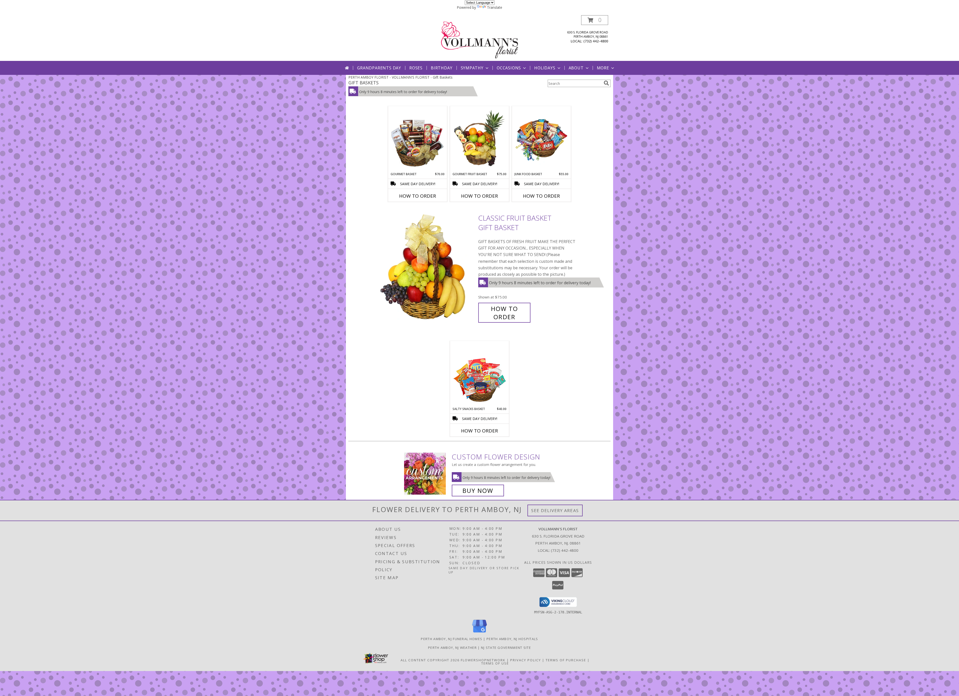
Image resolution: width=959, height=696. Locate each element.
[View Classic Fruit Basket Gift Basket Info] (426, 267)
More (603, 68)
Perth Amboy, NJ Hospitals (512, 639)
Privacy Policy (525, 660)
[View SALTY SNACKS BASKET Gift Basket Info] (479, 374)
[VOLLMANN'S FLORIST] (480, 38)
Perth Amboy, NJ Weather (452, 647)
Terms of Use (495, 663)
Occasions (509, 68)
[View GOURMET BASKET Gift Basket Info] (417, 139)
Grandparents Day (379, 68)
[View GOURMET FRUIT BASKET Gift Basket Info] (479, 139)
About (576, 68)
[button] (594, 20)
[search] (606, 83)
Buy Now (478, 490)
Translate (494, 7)
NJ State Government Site (506, 647)
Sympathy (472, 68)
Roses (416, 68)
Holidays (544, 68)
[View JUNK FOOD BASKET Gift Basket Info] (541, 139)
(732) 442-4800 (595, 41)
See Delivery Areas (555, 510)
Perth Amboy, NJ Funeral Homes (451, 639)
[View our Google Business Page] (479, 632)
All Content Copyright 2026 (430, 660)
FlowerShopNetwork (483, 660)
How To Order (417, 196)
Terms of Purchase (566, 660)
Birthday (441, 68)
